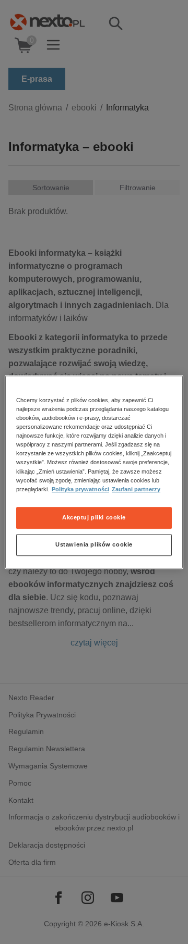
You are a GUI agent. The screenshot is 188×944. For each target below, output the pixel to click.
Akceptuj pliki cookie (94, 517)
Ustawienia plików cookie (94, 544)
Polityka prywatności (80, 489)
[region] (94, 472)
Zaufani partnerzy (136, 489)
